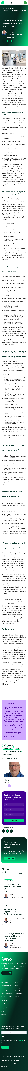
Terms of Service (5, 1060)
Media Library (4, 1014)
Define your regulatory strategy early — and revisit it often (14, 724)
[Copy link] (3, 41)
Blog (5, 15)
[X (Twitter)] (4, 1066)
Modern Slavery (15, 1060)
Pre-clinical (10, 745)
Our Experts (17, 996)
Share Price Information (6, 993)
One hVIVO (17, 985)
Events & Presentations (6, 988)
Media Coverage (5, 1017)
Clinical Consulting (7, 754)
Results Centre (4, 982)
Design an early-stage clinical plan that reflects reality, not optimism (14, 720)
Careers (17, 999)
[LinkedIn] (2, 1066)
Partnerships (17, 988)
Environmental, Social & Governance (6, 997)
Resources (12, 8)
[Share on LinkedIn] (7, 41)
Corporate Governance (6, 991)
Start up (5, 751)
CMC (19, 751)
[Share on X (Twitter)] (11, 41)
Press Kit (3, 1011)
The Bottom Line (9, 736)
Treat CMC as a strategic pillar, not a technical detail (13, 716)
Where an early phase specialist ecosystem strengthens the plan (13, 733)
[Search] (25, 2)
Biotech (17, 748)
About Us (17, 982)
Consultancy (12, 751)
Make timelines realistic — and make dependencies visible (13, 729)
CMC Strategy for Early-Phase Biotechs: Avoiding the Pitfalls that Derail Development (14, 937)
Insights (7, 8)
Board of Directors (19, 991)
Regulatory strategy (8, 748)
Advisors (3, 1003)
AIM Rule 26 (4, 1000)
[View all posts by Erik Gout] (9, 785)
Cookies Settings (5, 1064)
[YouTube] (6, 1066)
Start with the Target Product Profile (13, 708)
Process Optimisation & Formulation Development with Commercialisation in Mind (13, 887)
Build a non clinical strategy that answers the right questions (14, 712)
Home (3, 8)
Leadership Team (19, 993)
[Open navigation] (2, 2)
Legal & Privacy (15, 1064)
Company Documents (6, 985)
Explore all (21, 873)
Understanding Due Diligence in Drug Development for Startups (13, 911)
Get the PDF (14, 820)
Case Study (9, 880)
